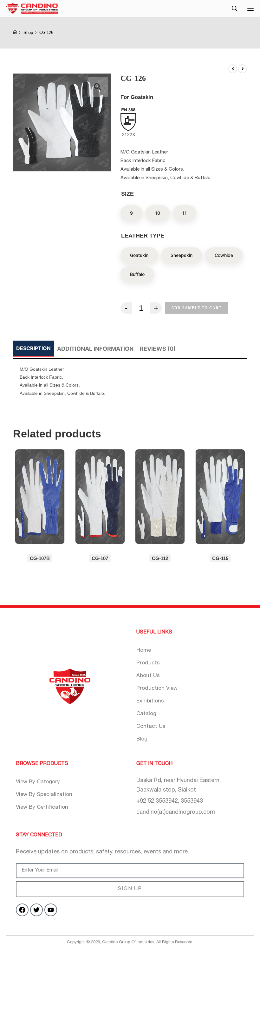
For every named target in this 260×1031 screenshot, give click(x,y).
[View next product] (242, 68)
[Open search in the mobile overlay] (234, 8)
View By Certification (42, 807)
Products (148, 663)
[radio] (131, 213)
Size (127, 194)
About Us (148, 676)
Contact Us (151, 726)
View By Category (38, 782)
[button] (98, 87)
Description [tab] (33, 348)
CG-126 (46, 32)
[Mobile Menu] (250, 7)
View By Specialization (44, 795)
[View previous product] (232, 68)
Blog (141, 739)
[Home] (15, 32)
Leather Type (142, 236)
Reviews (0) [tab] (158, 348)
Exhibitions (150, 701)
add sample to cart (196, 308)
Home (143, 650)
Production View (157, 688)
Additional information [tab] (95, 348)
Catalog (146, 714)
